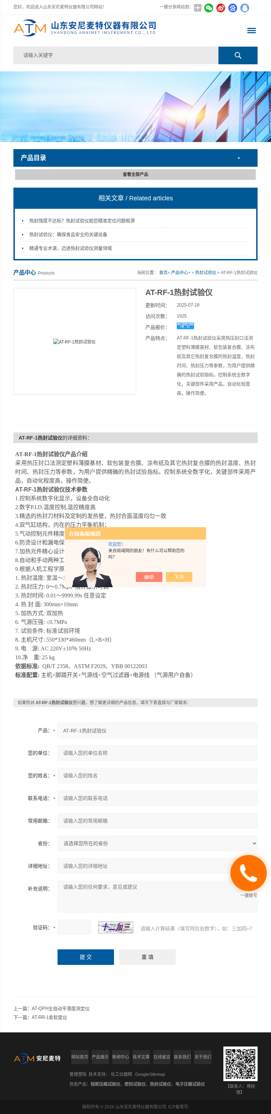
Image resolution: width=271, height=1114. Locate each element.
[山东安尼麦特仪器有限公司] (86, 31)
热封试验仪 (205, 272)
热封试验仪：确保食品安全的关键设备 (68, 234)
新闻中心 (120, 1057)
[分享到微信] (209, 7)
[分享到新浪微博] (221, 7)
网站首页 (79, 1057)
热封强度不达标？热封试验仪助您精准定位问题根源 (82, 220)
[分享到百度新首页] (233, 7)
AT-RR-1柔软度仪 (49, 1017)
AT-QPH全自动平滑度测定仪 (61, 1008)
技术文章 (141, 1057)
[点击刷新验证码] (115, 927)
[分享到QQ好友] (245, 7)
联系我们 (182, 1057)
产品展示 (100, 1057)
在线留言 (161, 1057)
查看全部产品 (135, 174)
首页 (163, 272)
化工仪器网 (121, 1074)
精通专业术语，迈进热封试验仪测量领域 (70, 248)
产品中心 (179, 272)
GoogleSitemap (150, 1074)
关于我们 (202, 1057)
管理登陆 (78, 1074)
